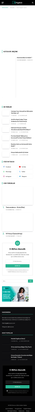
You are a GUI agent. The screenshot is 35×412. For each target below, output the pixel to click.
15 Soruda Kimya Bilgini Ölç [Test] (21, 347)
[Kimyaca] (17, 2)
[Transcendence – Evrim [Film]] (17, 195)
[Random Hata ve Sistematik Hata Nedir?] (6, 146)
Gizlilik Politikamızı (12, 271)
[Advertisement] (17, 29)
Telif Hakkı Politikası (12, 411)
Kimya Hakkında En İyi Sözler (19, 152)
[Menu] (3, 3)
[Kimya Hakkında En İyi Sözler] (6, 154)
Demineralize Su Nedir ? (24, 57)
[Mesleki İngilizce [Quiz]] (6, 340)
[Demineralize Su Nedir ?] (9, 77)
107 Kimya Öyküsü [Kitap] (14, 233)
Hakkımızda (21, 411)
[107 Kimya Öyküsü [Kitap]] (17, 222)
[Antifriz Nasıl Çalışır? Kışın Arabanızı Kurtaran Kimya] (6, 121)
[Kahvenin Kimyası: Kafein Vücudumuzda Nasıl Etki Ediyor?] (6, 129)
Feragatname (18, 408)
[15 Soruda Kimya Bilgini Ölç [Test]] (6, 349)
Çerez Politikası (9, 408)
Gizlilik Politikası (27, 408)
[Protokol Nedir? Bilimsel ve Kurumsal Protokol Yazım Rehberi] (6, 138)
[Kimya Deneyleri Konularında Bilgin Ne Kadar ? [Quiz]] (6, 357)
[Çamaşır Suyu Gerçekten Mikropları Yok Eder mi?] (6, 113)
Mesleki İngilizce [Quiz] (18, 338)
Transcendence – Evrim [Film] (15, 207)
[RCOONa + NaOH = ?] (32, 3)
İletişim (28, 411)
